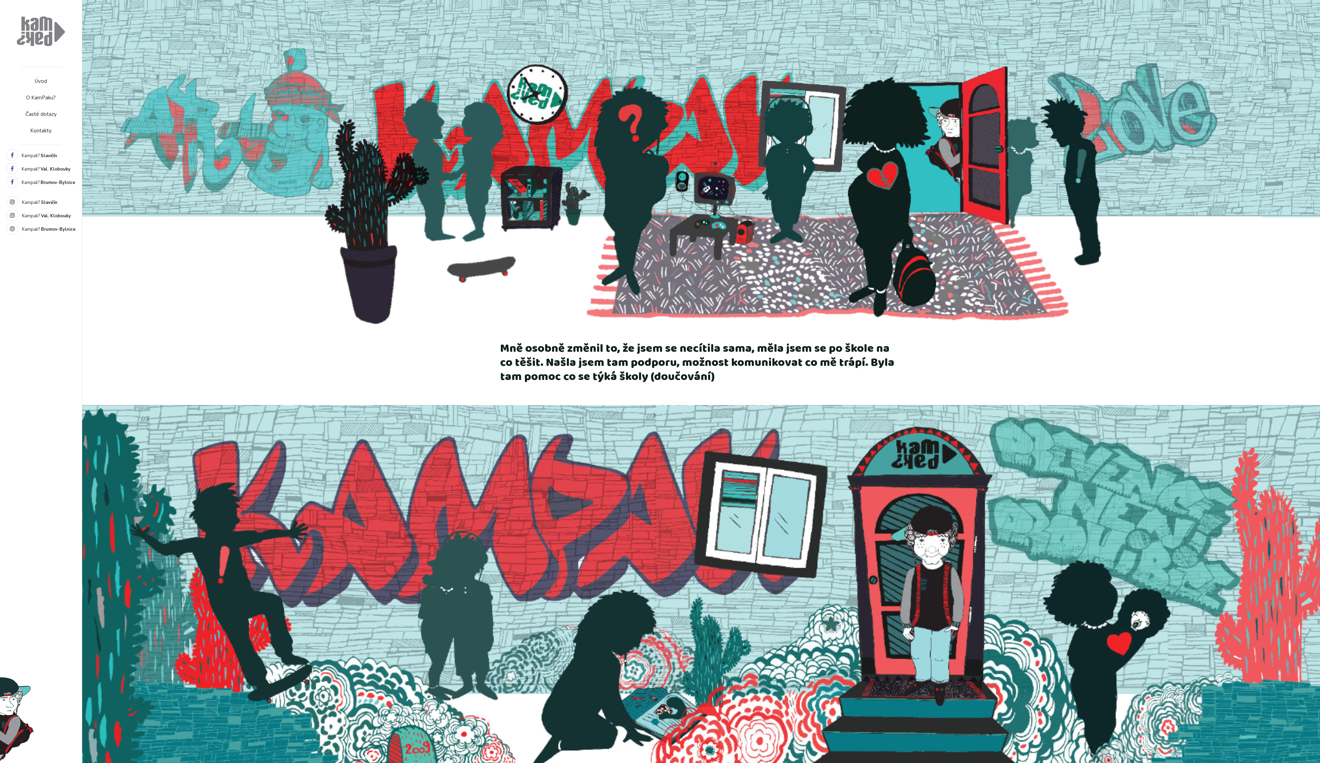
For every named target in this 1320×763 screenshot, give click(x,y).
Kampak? (39, 156)
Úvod (41, 81)
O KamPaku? (41, 97)
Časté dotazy (41, 114)
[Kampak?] (41, 30)
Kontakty (41, 130)
